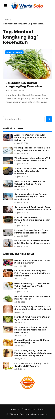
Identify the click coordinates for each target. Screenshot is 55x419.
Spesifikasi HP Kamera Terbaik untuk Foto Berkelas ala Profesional (30, 171)
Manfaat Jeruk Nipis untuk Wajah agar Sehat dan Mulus (32, 318)
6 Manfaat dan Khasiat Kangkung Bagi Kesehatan (24, 84)
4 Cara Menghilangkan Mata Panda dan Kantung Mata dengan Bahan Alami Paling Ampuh (33, 353)
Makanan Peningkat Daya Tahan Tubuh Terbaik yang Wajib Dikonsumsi (32, 286)
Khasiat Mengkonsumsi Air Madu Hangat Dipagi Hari (32, 341)
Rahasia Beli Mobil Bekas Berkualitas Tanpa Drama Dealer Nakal (32, 220)
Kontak (41, 409)
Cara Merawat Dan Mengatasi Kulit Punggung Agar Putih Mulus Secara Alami (32, 273)
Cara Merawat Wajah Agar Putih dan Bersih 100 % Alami (31, 364)
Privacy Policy (28, 409)
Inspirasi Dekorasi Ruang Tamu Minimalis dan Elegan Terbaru (31, 231)
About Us (15, 409)
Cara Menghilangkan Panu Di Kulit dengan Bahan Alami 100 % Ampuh (32, 308)
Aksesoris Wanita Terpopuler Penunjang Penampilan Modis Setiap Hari (30, 137)
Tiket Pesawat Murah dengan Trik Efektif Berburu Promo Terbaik (32, 159)
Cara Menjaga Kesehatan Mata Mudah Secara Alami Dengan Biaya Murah (31, 330)
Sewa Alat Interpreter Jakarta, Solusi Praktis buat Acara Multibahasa (30, 184)
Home (6, 19)
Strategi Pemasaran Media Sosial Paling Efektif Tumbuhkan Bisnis (32, 149)
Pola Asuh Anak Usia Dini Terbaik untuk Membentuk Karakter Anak (32, 242)
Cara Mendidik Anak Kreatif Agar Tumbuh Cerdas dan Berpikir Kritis (32, 208)
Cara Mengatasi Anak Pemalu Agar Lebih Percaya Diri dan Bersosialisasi (30, 197)
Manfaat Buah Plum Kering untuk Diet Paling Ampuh (32, 261)
